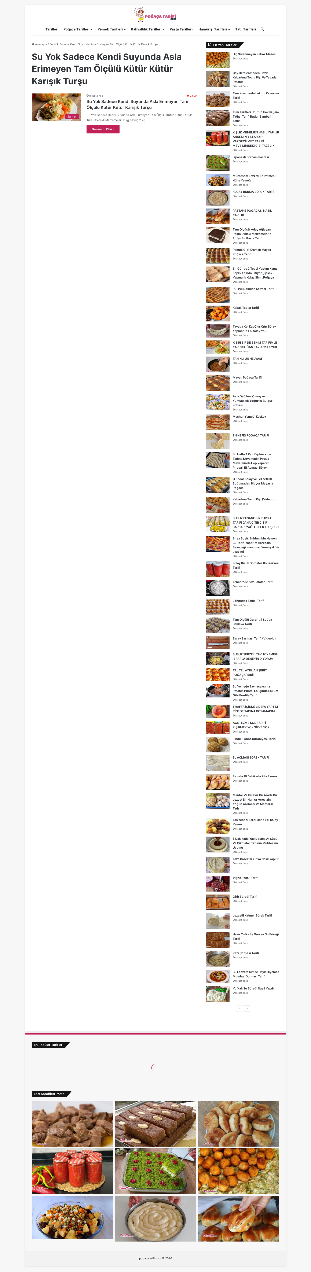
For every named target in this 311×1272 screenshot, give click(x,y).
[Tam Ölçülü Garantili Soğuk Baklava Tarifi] (218, 625)
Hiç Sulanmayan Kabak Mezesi (255, 54)
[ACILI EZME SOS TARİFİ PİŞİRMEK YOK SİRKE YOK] (218, 727)
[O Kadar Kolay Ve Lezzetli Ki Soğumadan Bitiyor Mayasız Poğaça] (218, 485)
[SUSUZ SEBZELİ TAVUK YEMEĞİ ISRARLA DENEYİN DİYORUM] (218, 658)
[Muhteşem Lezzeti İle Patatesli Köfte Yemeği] (218, 180)
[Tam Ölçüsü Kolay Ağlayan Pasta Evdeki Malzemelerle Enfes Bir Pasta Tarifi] (218, 235)
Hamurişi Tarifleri (212, 29)
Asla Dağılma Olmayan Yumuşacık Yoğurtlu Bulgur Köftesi (252, 400)
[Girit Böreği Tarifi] (218, 902)
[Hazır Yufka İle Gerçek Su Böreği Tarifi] (218, 940)
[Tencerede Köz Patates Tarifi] (218, 588)
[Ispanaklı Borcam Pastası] (218, 163)
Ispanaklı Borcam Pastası (251, 157)
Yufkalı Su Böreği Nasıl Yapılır (254, 988)
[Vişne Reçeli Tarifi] (218, 884)
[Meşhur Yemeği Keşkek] (218, 422)
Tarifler (51, 29)
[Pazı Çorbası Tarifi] (218, 959)
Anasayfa (40, 44)
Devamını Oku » (103, 129)
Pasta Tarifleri (181, 29)
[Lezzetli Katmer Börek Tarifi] (218, 921)
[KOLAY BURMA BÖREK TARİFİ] (218, 198)
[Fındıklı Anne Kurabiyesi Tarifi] (218, 744)
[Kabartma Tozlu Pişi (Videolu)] (218, 505)
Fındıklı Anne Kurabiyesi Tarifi (254, 739)
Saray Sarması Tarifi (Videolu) (254, 638)
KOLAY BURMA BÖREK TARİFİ (253, 191)
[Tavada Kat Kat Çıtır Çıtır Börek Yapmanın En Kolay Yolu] (218, 331)
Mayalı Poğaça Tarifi (247, 377)
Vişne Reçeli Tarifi (245, 878)
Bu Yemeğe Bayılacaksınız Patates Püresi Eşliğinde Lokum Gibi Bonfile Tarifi (255, 691)
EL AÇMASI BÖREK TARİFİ (251, 757)
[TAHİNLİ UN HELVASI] (218, 364)
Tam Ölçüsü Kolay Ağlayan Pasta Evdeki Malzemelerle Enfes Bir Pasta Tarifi (252, 234)
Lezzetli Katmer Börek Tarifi (252, 915)
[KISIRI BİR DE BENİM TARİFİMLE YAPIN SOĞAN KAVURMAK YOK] (218, 347)
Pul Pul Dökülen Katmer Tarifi (253, 289)
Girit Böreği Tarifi (245, 896)
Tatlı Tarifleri (245, 29)
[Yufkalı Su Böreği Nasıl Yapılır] (218, 994)
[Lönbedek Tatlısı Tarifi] (218, 607)
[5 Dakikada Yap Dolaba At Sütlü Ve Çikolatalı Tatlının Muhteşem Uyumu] (218, 844)
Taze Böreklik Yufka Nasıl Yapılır (256, 859)
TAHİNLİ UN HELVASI (247, 358)
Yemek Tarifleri (110, 29)
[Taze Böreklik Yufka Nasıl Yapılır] (218, 865)
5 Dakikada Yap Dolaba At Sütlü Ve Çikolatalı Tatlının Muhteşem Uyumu (255, 843)
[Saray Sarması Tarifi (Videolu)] (218, 642)
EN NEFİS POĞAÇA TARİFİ (251, 435)
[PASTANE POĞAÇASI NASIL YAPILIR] (218, 216)
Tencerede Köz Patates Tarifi (253, 582)
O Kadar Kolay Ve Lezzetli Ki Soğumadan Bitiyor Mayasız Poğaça (253, 483)
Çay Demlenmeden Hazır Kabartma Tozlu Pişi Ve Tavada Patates (255, 77)
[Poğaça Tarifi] (155, 13)
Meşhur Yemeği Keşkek (249, 416)
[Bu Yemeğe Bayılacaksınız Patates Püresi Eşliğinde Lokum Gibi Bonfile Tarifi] (218, 690)
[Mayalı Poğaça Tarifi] (218, 383)
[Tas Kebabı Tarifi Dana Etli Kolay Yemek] (218, 826)
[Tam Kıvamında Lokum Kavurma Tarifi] (218, 99)
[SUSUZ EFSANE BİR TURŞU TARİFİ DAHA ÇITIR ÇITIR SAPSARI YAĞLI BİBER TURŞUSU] (218, 524)
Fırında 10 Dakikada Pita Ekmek (255, 776)
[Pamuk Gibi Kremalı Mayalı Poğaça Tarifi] (218, 255)
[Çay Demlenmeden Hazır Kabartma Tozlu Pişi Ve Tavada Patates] (218, 79)
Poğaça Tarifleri (76, 29)
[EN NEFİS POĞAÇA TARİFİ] (218, 441)
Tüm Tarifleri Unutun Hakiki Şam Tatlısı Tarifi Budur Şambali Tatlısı (256, 116)
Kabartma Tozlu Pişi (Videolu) (254, 499)
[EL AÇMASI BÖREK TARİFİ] (218, 763)
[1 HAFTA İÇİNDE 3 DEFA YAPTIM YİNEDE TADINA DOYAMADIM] (218, 711)
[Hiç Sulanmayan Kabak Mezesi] (218, 60)
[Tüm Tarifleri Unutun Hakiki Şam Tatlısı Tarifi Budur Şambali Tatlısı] (218, 118)
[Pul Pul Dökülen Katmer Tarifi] (218, 295)
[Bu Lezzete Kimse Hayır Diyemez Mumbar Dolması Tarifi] (218, 976)
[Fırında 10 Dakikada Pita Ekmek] (218, 782)
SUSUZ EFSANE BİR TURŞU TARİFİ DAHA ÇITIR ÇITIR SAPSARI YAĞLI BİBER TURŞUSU (256, 522)
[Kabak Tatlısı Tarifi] (218, 313)
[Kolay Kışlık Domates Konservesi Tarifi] (218, 569)
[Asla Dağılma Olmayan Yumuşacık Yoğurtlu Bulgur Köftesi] (218, 402)
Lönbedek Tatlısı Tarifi (248, 600)
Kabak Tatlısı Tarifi (246, 307)
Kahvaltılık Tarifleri (146, 29)
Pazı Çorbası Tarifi (246, 953)
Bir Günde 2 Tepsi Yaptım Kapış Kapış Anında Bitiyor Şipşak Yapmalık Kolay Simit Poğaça (255, 273)
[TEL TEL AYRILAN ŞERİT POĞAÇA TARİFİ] (218, 674)
